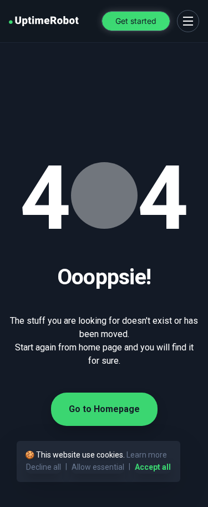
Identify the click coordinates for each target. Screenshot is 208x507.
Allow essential (98, 467)
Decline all (43, 467)
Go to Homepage (104, 409)
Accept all (153, 467)
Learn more (146, 454)
